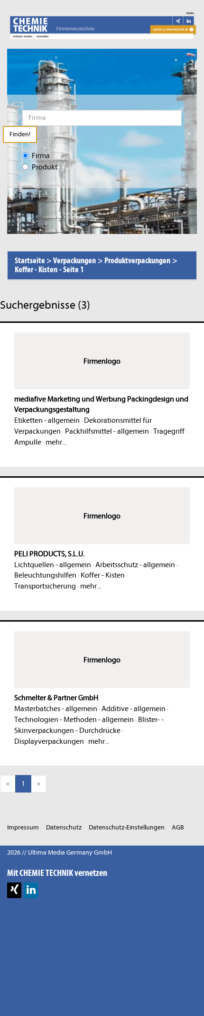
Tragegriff (169, 431)
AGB (178, 827)
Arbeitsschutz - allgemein (135, 565)
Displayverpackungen (49, 741)
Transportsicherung (45, 586)
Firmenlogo (102, 361)
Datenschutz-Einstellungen (127, 827)
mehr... (56, 442)
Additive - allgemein (134, 708)
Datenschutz (64, 827)
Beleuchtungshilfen (45, 575)
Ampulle (27, 442)
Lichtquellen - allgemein (52, 565)
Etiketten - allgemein (47, 420)
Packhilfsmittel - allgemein (107, 431)
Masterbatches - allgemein (55, 708)
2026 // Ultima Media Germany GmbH (59, 852)
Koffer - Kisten (103, 575)
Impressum (23, 827)
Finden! (19, 134)
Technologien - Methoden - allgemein (74, 719)
